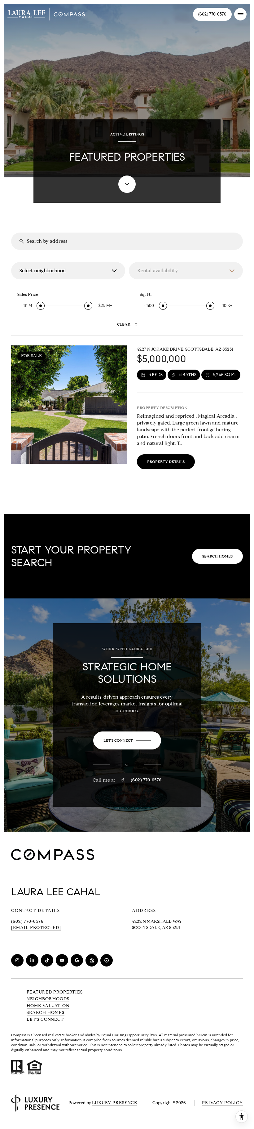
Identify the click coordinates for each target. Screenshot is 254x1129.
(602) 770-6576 (212, 14)
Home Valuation (48, 1005)
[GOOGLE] (77, 960)
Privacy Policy (222, 1102)
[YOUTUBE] (62, 960)
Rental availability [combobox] (157, 270)
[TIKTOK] (47, 960)
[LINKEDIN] (32, 960)
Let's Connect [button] (45, 1019)
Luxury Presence (114, 1102)
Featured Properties (55, 992)
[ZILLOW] (91, 960)
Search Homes (217, 556)
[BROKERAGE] (106, 960)
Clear (123, 324)
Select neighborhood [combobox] (43, 270)
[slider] (40, 305)
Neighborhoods (48, 999)
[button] (127, 740)
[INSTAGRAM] (17, 960)
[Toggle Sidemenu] (240, 14)
